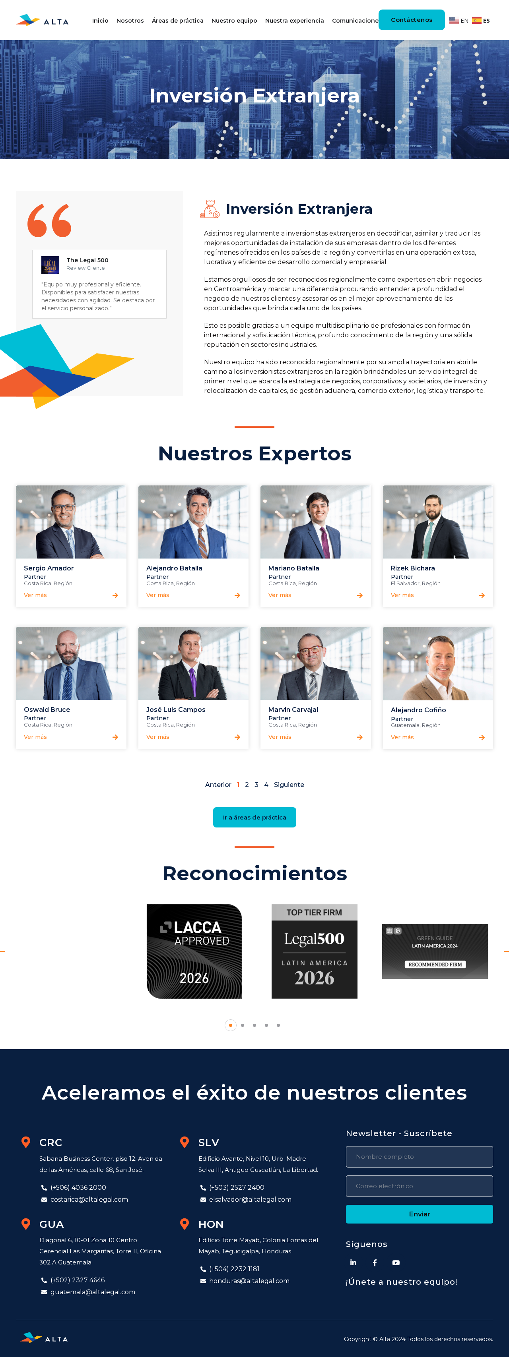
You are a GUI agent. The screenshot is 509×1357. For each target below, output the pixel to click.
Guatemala (405, 725)
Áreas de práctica (178, 20)
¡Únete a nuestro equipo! (402, 1282)
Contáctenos (412, 19)
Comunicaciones (357, 20)
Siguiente (289, 785)
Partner (35, 576)
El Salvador (405, 583)
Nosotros (130, 20)
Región (63, 583)
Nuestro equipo (234, 20)
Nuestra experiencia (294, 20)
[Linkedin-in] (353, 1262)
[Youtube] (396, 1262)
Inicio (100, 20)
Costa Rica (37, 583)
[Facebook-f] (375, 1262)
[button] (33, 592)
